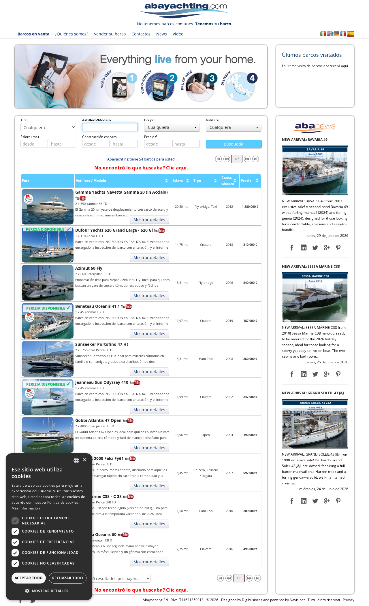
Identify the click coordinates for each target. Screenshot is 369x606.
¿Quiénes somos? (71, 34)
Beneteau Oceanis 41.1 (97, 306)
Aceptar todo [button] (29, 577)
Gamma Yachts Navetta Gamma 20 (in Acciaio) (121, 192)
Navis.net (297, 599)
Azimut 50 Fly (88, 268)
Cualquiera (158, 127)
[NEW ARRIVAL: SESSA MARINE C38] (315, 171)
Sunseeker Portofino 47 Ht (101, 344)
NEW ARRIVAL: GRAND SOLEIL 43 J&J (313, 267)
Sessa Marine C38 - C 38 (98, 496)
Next (276, 76)
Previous (6, 76)
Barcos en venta (33, 34)
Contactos (140, 34)
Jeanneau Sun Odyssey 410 (101, 382)
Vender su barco (110, 34)
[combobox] (76, 460)
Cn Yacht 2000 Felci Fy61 (99, 458)
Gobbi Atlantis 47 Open (98, 420)
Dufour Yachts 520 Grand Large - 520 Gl (114, 230)
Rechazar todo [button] (67, 577)
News (161, 34)
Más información (26, 508)
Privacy (348, 599)
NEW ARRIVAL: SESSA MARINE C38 (311, 141)
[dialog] (49, 526)
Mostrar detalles (149, 219)
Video (178, 34)
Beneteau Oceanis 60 (95, 534)
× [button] (84, 460)
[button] (49, 590)
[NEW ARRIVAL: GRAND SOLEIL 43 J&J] (315, 298)
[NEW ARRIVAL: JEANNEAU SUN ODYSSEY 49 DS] (315, 430)
